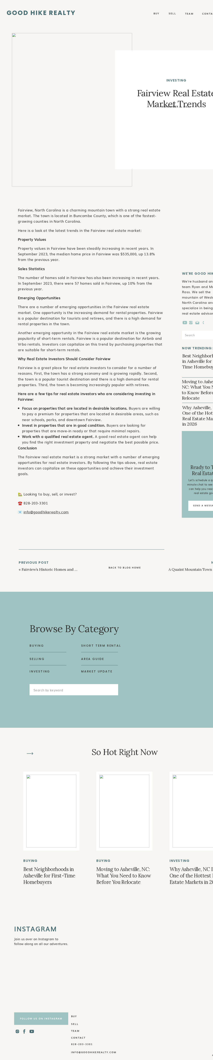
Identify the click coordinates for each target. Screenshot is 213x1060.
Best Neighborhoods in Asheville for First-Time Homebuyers (49, 875)
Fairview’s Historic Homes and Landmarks (57, 569)
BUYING (30, 860)
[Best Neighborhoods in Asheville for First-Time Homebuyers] (51, 811)
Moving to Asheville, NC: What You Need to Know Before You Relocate (123, 875)
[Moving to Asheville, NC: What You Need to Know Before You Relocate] (124, 811)
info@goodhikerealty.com (46, 511)
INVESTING (176, 80)
